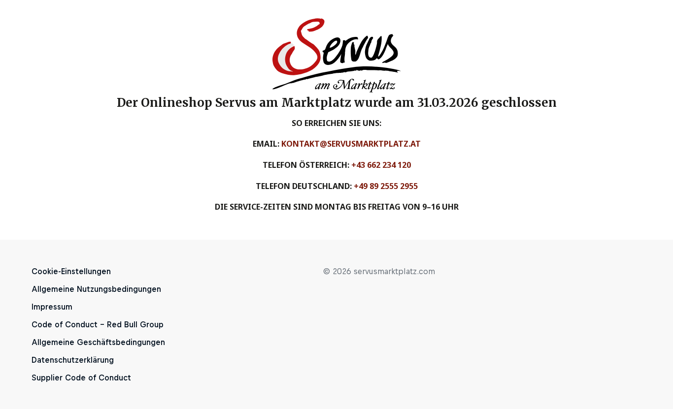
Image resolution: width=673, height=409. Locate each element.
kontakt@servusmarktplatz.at (351, 143)
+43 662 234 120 (381, 164)
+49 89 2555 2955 (386, 186)
